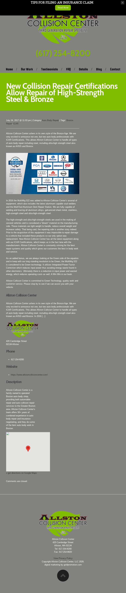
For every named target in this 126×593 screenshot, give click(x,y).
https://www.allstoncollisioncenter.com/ (29, 375)
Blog (99, 69)
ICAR (15, 123)
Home (9, 69)
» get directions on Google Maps (21, 473)
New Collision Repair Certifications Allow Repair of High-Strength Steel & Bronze (61, 92)
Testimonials (49, 69)
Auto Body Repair (50, 120)
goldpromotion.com (73, 564)
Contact (115, 69)
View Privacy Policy (63, 558)
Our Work (27, 69)
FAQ (68, 69)
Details (83, 69)
